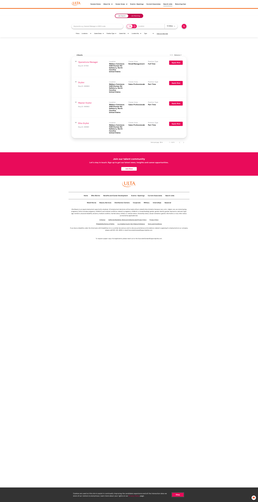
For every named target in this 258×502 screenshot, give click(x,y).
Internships (157, 203)
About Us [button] (106, 4)
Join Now (129, 169)
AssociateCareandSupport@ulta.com (140, 230)
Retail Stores (91, 203)
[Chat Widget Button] (254, 498)
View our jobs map (162, 33)
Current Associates (153, 4)
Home (86, 196)
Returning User (180, 4)
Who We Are (95, 196)
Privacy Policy (134, 496)
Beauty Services (105, 203)
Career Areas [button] (120, 4)
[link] (129, 67)
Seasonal (168, 203)
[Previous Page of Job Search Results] (180, 142)
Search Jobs (167, 4)
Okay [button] (178, 495)
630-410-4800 (117, 230)
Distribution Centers (122, 203)
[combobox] (97, 26)
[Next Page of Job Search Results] (184, 142)
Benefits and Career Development (115, 196)
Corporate (136, 203)
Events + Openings (137, 4)
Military (147, 203)
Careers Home (95, 4)
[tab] (122, 16)
